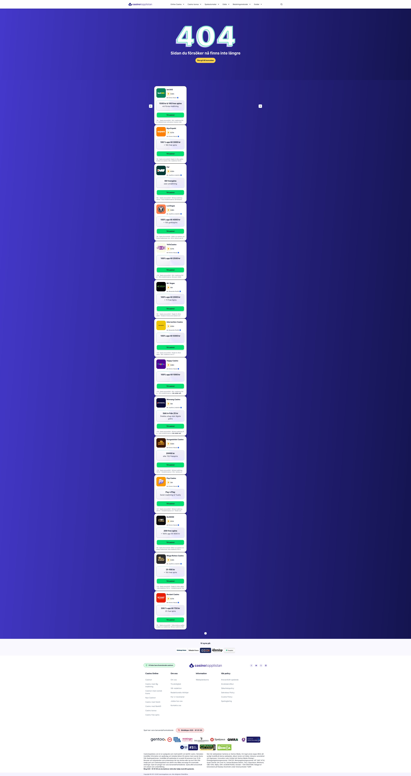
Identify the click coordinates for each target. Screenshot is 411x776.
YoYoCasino (171, 244)
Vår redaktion (176, 688)
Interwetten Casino (175, 322)
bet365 (170, 89)
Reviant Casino (173, 594)
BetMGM (170, 517)
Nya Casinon (150, 698)
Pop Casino (171, 478)
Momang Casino (173, 399)
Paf (168, 167)
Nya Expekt (171, 128)
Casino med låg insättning (151, 685)
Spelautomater (211, 4)
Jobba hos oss (176, 701)
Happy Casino (172, 361)
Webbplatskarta (202, 680)
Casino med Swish (152, 702)
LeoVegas (171, 206)
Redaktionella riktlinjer (180, 692)
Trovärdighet (176, 684)
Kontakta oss (176, 705)
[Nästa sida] (260, 106)
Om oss (174, 680)
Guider (256, 4)
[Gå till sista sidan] (150, 106)
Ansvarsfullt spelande (229, 680)
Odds (225, 4)
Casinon (148, 680)
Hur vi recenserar (178, 697)
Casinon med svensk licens (153, 692)
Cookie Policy (226, 697)
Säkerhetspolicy (227, 688)
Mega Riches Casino (175, 556)
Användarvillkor (227, 684)
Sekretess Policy (228, 692)
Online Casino (176, 4)
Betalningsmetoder (240, 4)
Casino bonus (193, 4)
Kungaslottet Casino (175, 439)
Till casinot (170, 115)
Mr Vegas (171, 283)
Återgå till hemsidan (205, 60)
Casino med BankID (153, 706)
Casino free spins (152, 715)
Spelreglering (226, 701)
